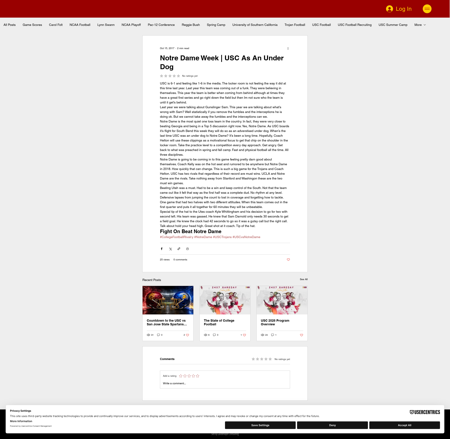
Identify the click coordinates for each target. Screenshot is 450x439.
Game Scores (32, 25)
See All (304, 279)
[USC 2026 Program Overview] (282, 300)
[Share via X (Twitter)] (170, 248)
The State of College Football (219, 322)
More (418, 25)
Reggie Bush (191, 25)
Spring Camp (216, 25)
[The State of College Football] (225, 300)
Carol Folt (56, 25)
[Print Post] (187, 248)
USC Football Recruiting (355, 25)
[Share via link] (179, 248)
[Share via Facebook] (161, 248)
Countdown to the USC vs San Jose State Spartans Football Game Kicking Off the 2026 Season (167, 322)
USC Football (321, 25)
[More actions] (288, 48)
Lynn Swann (106, 25)
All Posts (10, 25)
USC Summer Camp (393, 25)
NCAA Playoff (131, 25)
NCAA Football (80, 25)
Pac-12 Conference (161, 25)
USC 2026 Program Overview (275, 322)
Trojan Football (295, 25)
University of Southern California (255, 25)
